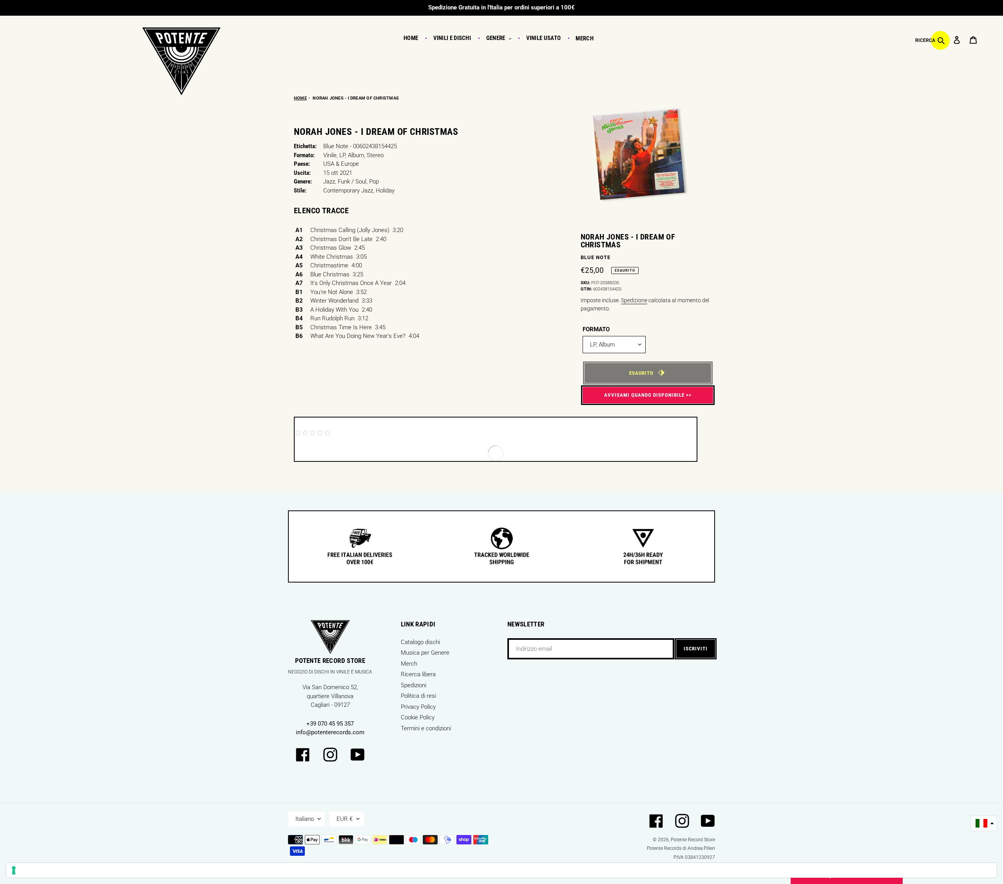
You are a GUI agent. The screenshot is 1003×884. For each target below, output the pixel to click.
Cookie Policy (418, 717)
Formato (596, 329)
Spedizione (634, 300)
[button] (983, 823)
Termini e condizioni (426, 728)
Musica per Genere (425, 652)
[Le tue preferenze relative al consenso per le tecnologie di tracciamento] (501, 870)
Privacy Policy (418, 706)
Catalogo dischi (420, 642)
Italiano (304, 818)
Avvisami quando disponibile (644, 395)
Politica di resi (418, 695)
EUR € (345, 818)
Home (300, 98)
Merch (409, 663)
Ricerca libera (418, 674)
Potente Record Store (693, 839)
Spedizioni (413, 685)
